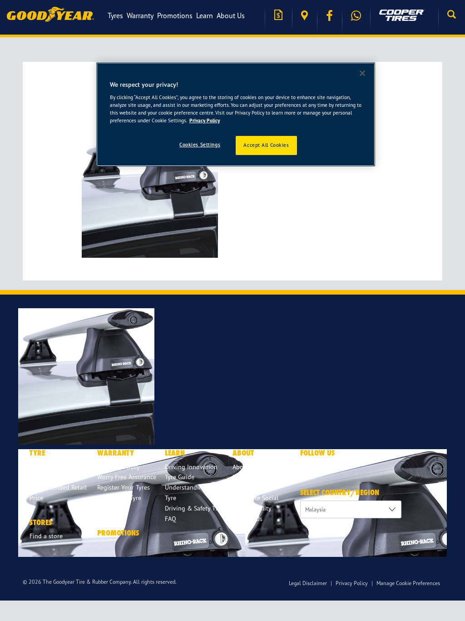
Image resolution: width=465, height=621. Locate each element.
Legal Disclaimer (308, 583)
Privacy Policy (352, 583)
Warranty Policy (118, 467)
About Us (231, 15)
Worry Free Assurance (126, 477)
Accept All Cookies (266, 145)
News (239, 477)
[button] (451, 15)
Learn (204, 15)
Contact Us (247, 518)
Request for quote (278, 15)
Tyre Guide (179, 477)
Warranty (140, 15)
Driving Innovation (191, 467)
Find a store (304, 15)
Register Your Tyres (123, 487)
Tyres (115, 15)
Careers (242, 487)
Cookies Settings (199, 144)
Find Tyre (42, 477)
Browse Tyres (47, 467)
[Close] (362, 73)
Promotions (175, 15)
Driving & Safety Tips (194, 508)
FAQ (170, 518)
